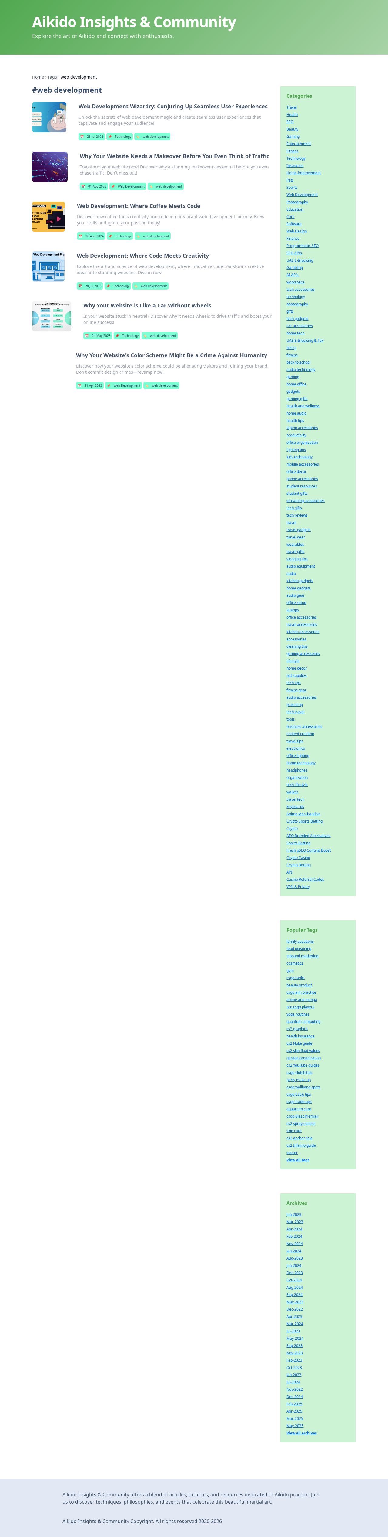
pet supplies (296, 675)
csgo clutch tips (299, 1072)
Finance (292, 238)
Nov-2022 (294, 1389)
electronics (295, 748)
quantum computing (303, 1021)
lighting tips (296, 449)
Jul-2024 (293, 1382)
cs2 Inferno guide (301, 1145)
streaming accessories (305, 500)
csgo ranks (295, 977)
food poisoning (298, 948)
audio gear (295, 595)
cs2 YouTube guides (302, 1065)
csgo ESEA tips (298, 1094)
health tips (295, 420)
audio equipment (300, 566)
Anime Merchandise (303, 813)
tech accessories (300, 289)
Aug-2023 (294, 1258)
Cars (290, 216)
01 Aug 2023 (93, 186)
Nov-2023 (294, 1352)
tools (290, 719)
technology (295, 296)
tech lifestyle (297, 784)
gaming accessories (303, 653)
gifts (290, 311)
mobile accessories (302, 464)
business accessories (304, 726)
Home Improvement (303, 172)
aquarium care (298, 1108)
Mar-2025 (294, 1418)
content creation (300, 733)
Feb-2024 (294, 1236)
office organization (302, 442)
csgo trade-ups (299, 1101)
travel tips (294, 741)
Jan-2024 (293, 1251)
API (289, 872)
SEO (289, 121)
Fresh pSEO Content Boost (308, 850)
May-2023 (294, 1302)
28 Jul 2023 (91, 136)
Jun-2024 (293, 1265)
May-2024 (294, 1338)
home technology (301, 762)
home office (296, 384)
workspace (295, 282)
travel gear (295, 537)
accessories (296, 639)
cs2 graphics (297, 1028)
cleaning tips (297, 646)
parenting (294, 704)
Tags (52, 77)
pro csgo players (300, 1006)
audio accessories (301, 697)
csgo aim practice (301, 992)
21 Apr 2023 (90, 385)
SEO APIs (294, 253)
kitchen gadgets (299, 580)
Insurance (294, 165)
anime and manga (301, 999)
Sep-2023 (294, 1345)
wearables (295, 544)
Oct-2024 (294, 1280)
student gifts (296, 493)
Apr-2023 (294, 1316)
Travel (291, 107)
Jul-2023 (293, 1331)
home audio (296, 413)
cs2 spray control (300, 1123)
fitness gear (296, 690)
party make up (298, 1079)
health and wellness (303, 406)
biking (291, 347)
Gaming (293, 136)
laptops (292, 609)
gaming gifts (296, 398)
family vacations (300, 941)
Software (294, 223)
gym (290, 970)
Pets (290, 180)
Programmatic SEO (302, 245)
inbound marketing (302, 956)
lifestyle (292, 660)
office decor (296, 471)
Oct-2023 (294, 1367)
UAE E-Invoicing (299, 260)
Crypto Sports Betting (304, 821)
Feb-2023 (294, 1360)
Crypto (292, 828)
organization (297, 777)
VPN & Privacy (298, 886)
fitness (292, 355)
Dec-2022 (294, 1309)
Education (294, 209)
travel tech (295, 799)
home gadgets (298, 588)
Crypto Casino (298, 857)
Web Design (296, 231)
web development (152, 136)
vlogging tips (297, 559)
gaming (292, 376)
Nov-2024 (294, 1243)
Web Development (128, 186)
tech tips (293, 682)
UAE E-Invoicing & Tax (304, 340)
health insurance (300, 1036)
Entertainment (298, 143)
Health (292, 114)
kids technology (299, 457)
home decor (296, 668)
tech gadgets (297, 318)
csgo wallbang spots (303, 1087)
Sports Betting (298, 843)
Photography (297, 202)
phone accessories (302, 478)
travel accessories (301, 624)
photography (297, 304)
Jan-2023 (293, 1374)
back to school (298, 362)
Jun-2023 (293, 1214)
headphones (296, 770)
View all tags (297, 1159)
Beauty (292, 129)
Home (38, 77)
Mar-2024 (294, 1323)
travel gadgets (298, 529)
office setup (296, 602)
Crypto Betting (298, 864)
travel (291, 522)
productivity (296, 435)
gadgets (293, 391)
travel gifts (295, 551)
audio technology (300, 369)
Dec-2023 (294, 1272)
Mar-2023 (294, 1221)
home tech (295, 333)
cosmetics (294, 963)
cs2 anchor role (299, 1138)
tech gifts (294, 508)
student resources (301, 486)
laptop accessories (302, 427)
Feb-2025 (294, 1403)
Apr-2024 (294, 1229)
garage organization (303, 1057)
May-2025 (294, 1425)
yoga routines (297, 1014)
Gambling (294, 267)
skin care (294, 1130)
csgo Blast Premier (302, 1116)
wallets (292, 792)
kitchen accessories (302, 631)
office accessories (301, 617)
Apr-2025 (294, 1411)
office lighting (297, 755)
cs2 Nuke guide (299, 1043)
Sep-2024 (294, 1294)
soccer (292, 1152)
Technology (119, 136)
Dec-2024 (294, 1396)
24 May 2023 (98, 336)
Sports (291, 187)
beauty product (299, 985)
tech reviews (297, 515)
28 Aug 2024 (91, 236)
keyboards (295, 806)
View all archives (301, 1433)
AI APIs (292, 274)
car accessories (299, 325)
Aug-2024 (294, 1287)
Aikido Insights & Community (134, 22)
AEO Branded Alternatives (308, 835)
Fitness (292, 151)
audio (291, 573)
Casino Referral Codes (305, 879)
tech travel (295, 711)
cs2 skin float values (303, 1050)
